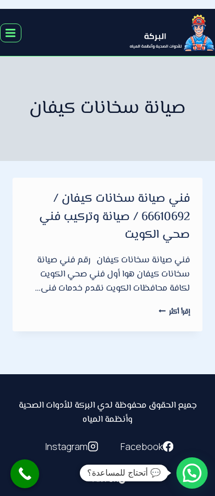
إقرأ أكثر (174, 311)
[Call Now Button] (24, 473)
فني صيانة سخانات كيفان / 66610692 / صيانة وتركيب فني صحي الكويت (114, 217)
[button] (192, 473)
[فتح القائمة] (10, 33)
